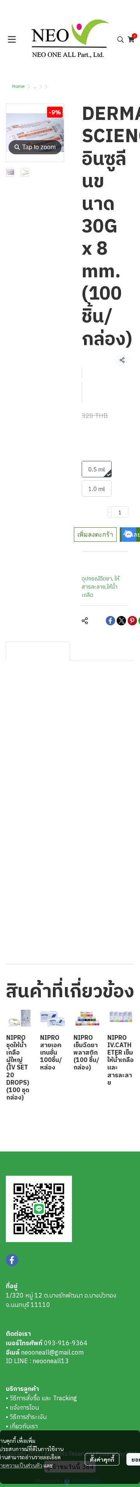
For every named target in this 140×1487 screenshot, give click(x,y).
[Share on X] (121, 620)
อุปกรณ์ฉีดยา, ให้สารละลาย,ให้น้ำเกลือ (100, 587)
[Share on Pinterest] (132, 620)
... (35, 86)
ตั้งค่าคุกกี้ (102, 1459)
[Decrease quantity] (109, 512)
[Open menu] (11, 39)
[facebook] (12, 1260)
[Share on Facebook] (110, 620)
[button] (120, 39)
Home (18, 86)
